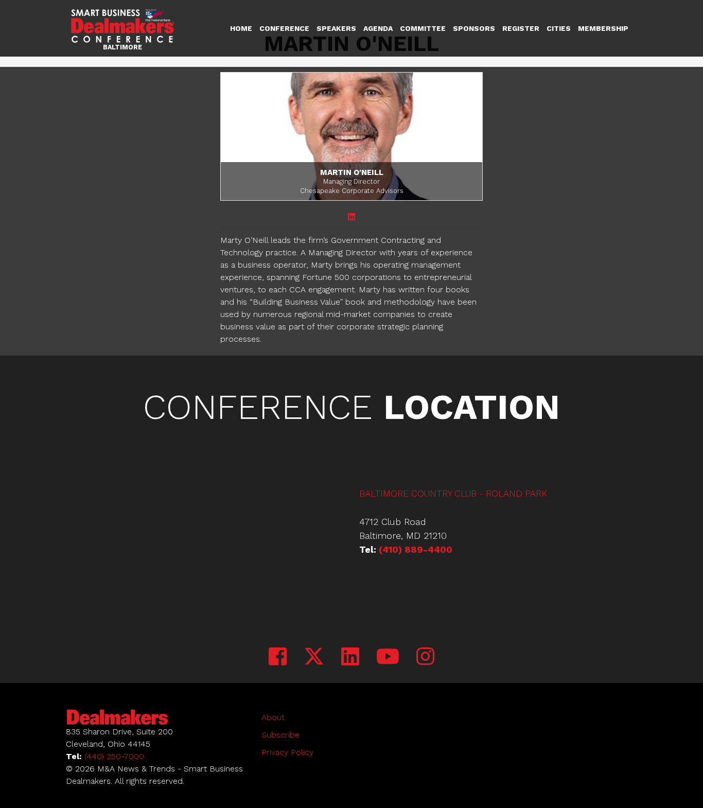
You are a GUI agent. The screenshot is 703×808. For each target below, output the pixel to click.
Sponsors (474, 28)
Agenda (378, 28)
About (273, 717)
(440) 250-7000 (114, 756)
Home (241, 28)
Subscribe (280, 735)
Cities (559, 28)
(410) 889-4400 (415, 549)
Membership (603, 28)
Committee (423, 28)
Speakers (336, 28)
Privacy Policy (287, 752)
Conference (284, 28)
